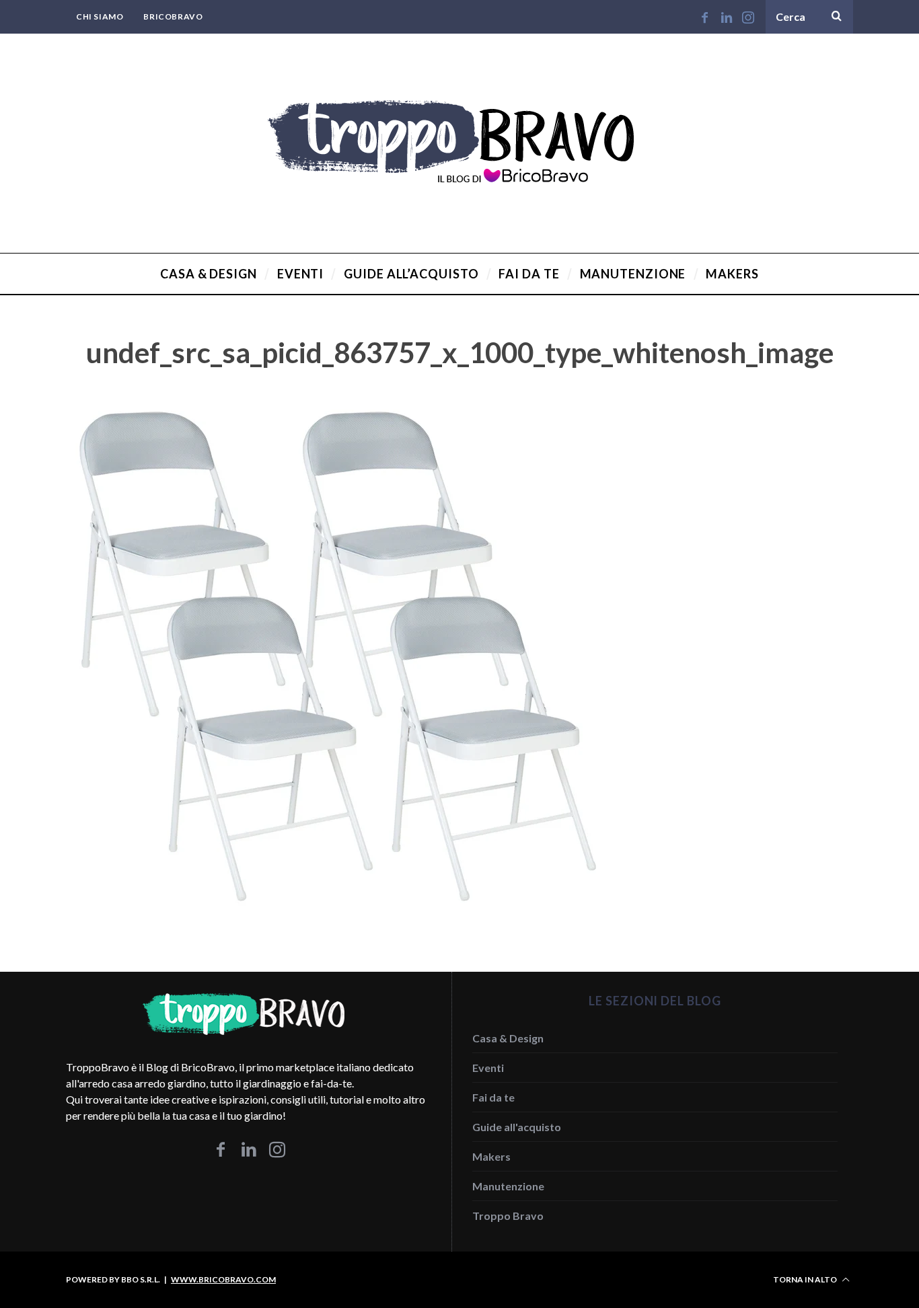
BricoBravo (173, 16)
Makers (491, 1156)
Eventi (488, 1067)
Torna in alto (805, 1279)
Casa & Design (508, 1038)
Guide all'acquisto (516, 1126)
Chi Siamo (99, 16)
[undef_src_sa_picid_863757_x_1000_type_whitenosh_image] (335, 923)
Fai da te (493, 1097)
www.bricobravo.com (223, 1279)
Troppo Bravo (508, 1215)
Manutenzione (508, 1186)
